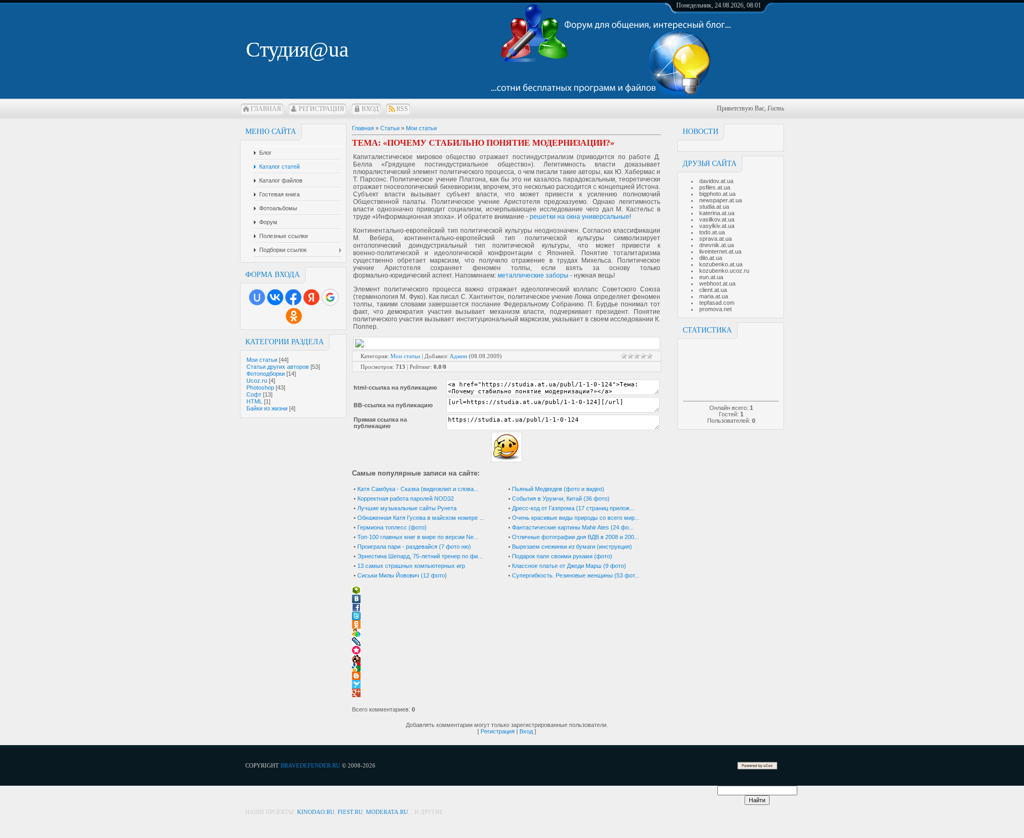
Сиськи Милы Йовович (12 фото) (402, 575)
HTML (254, 401)
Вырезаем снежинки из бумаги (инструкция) (572, 546)
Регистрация (321, 109)
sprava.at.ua (715, 238)
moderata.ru (387, 812)
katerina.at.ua (716, 213)
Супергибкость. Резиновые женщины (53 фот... (575, 575)
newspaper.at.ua (720, 200)
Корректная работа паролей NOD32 (405, 498)
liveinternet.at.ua (720, 251)
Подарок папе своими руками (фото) (562, 556)
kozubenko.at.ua (720, 264)
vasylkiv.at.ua (716, 226)
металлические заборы (533, 275)
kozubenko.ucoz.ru (724, 270)
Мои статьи (261, 360)
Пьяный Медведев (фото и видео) (558, 489)
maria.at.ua (713, 296)
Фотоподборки (265, 373)
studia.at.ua (714, 206)
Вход (370, 109)
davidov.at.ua (716, 181)
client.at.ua (713, 290)
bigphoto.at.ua (717, 194)
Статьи (389, 128)
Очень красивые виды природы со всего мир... (575, 518)
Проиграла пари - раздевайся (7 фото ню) (414, 546)
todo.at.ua (712, 232)
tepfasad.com (716, 302)
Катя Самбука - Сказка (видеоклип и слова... (417, 489)
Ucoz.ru (256, 380)
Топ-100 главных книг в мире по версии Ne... (417, 537)
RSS (402, 109)
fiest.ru (350, 812)
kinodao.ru (315, 812)
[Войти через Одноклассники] (294, 316)
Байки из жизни (266, 408)
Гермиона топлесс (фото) (392, 527)
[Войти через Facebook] (293, 297)
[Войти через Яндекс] (311, 297)
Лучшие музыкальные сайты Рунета (407, 508)
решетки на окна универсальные (579, 216)
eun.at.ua (711, 277)
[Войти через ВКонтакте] (275, 297)
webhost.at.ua (717, 283)
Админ (458, 356)
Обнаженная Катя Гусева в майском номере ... (420, 518)
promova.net (715, 309)
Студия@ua (297, 49)
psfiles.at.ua (714, 187)
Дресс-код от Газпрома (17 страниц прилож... (573, 508)
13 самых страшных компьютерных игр (411, 566)
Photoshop (260, 387)
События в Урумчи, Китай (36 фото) (561, 498)
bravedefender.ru (310, 765)
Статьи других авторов (277, 366)
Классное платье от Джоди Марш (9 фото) (569, 566)
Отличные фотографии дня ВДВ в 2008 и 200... (575, 537)
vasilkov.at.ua (716, 219)
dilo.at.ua (710, 258)
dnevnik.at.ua (716, 245)
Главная (266, 109)
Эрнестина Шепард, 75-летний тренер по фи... (420, 556)
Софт (253, 394)
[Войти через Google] (330, 297)
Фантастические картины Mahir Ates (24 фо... (573, 527)
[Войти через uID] (257, 297)
